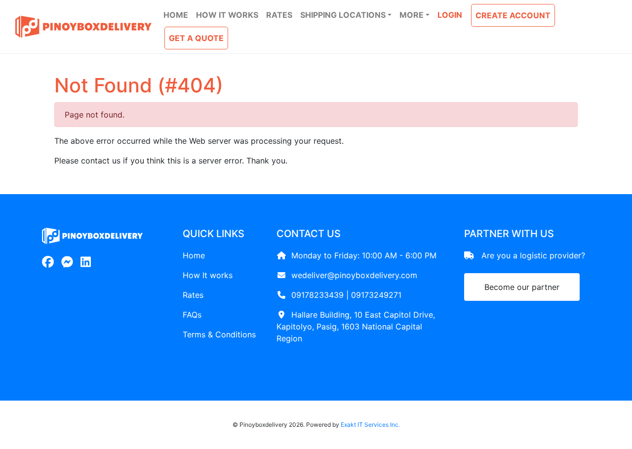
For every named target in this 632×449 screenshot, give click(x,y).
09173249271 (376, 295)
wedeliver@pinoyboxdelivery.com (354, 275)
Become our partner (521, 287)
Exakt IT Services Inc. (370, 424)
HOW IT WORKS (227, 15)
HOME (175, 15)
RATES (279, 15)
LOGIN (449, 15)
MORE (411, 15)
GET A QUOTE (196, 38)
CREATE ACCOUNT (513, 15)
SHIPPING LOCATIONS (343, 15)
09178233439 (317, 295)
